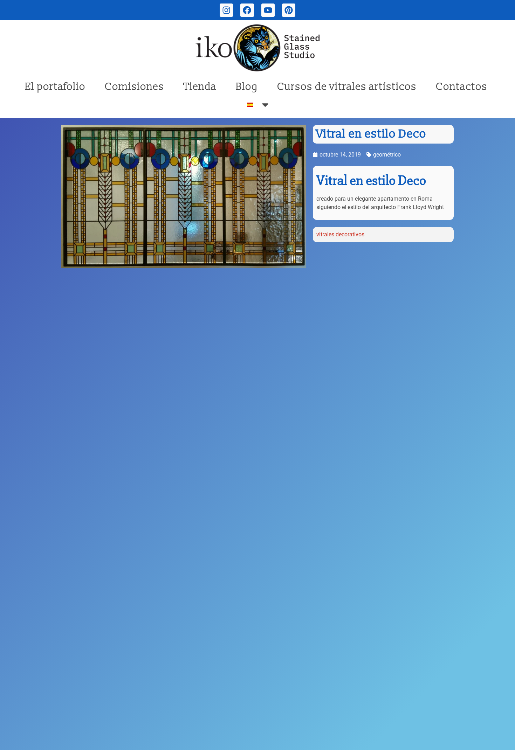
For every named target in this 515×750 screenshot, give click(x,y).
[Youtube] (268, 10)
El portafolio (55, 86)
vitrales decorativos (340, 234)
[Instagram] (226, 10)
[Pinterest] (288, 10)
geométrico (387, 154)
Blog (247, 86)
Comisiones (134, 86)
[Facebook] (247, 10)
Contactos (461, 86)
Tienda (200, 86)
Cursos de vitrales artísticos (347, 86)
